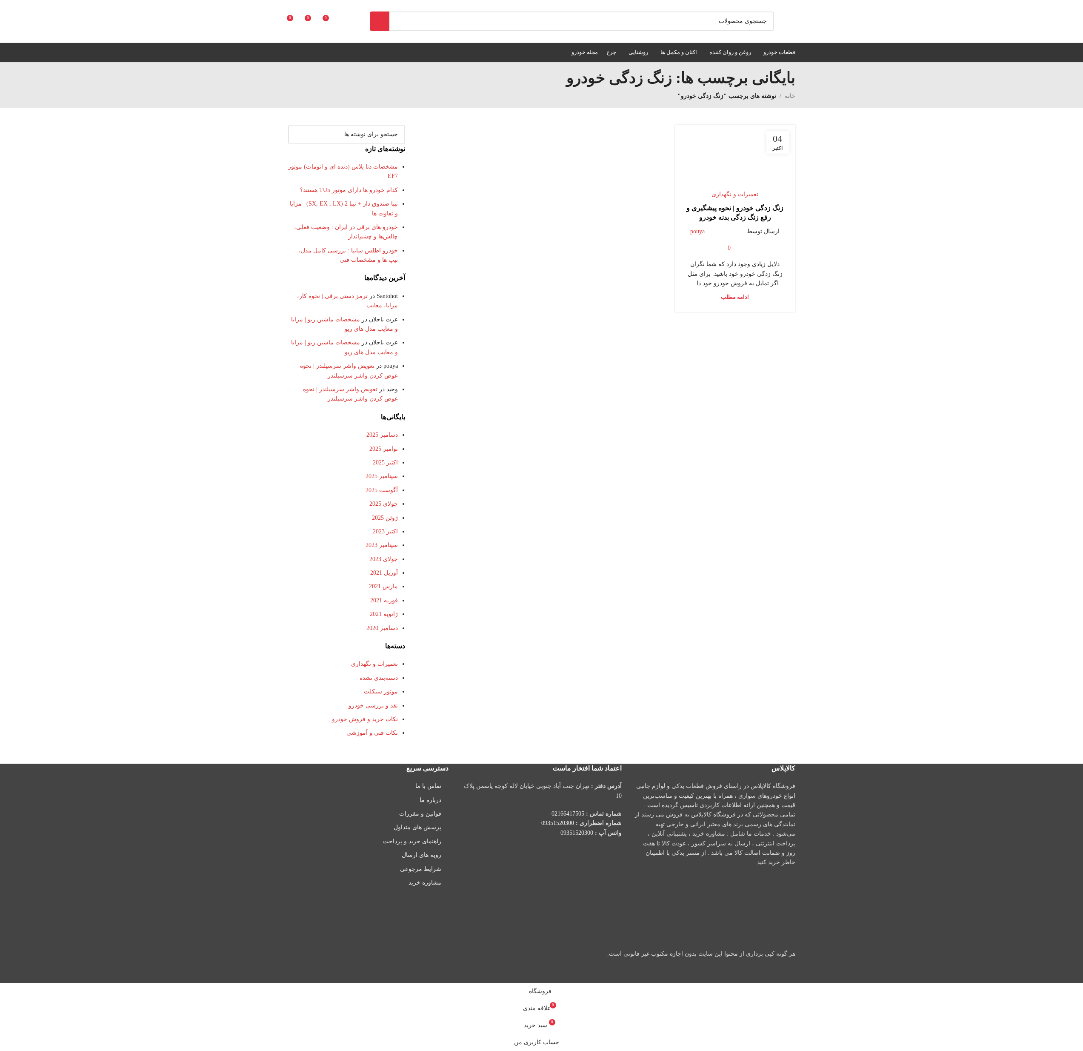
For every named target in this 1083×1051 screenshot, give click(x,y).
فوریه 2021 (384, 600)
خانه (790, 96)
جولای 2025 (383, 504)
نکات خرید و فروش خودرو (365, 719)
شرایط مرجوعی (420, 869)
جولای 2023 (383, 559)
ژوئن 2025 (385, 518)
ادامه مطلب (735, 297)
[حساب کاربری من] (345, 21)
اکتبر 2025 (385, 462)
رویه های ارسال (421, 855)
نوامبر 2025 (383, 449)
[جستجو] (379, 21)
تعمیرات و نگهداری (735, 194)
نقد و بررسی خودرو (373, 705)
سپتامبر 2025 (382, 476)
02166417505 (568, 813)
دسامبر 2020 (382, 628)
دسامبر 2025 (382, 435)
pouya (697, 231)
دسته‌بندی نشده (379, 678)
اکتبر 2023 (385, 531)
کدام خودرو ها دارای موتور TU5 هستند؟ (349, 190)
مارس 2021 (383, 586)
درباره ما (430, 800)
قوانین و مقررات (420, 813)
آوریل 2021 (384, 573)
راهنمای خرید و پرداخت (412, 841)
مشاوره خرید (425, 882)
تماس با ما (428, 786)
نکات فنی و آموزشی (372, 733)
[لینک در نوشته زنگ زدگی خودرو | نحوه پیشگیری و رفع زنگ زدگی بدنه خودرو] (735, 161)
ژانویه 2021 (384, 614)
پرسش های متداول (417, 827)
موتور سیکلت (381, 691)
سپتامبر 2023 (382, 545)
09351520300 (557, 823)
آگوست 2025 (382, 490)
